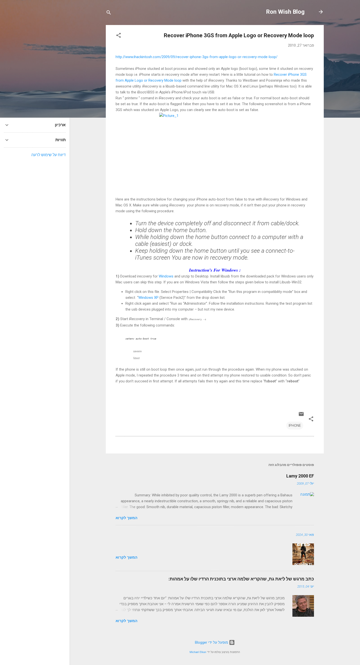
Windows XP (148, 297)
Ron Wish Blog (285, 11)
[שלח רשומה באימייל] (301, 416)
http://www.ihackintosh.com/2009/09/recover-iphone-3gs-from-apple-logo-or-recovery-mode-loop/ (196, 57)
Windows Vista (197, 282)
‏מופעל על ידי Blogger (212, 642)
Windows (166, 276)
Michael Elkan (198, 652)
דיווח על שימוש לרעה (48, 154)
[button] (118, 36)
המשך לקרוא (126, 518)
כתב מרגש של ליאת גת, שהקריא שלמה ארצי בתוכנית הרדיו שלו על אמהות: (241, 578)
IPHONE (294, 425)
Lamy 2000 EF (300, 475)
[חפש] (109, 13)
